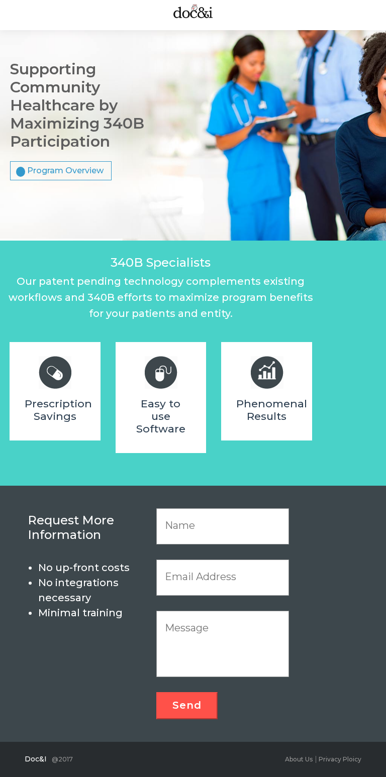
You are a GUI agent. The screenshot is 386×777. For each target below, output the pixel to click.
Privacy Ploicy (340, 759)
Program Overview (65, 170)
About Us (299, 759)
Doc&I (36, 758)
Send (187, 705)
